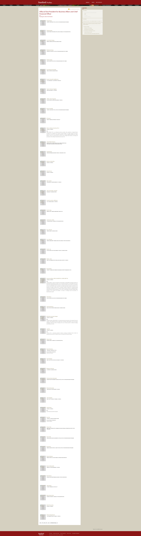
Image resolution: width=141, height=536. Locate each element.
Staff (85, 13)
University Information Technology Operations (91, 33)
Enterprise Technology (88, 28)
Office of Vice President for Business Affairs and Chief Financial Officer (92, 24)
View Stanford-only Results (75, 9)
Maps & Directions (56, 533)
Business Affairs (86, 26)
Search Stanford (63, 533)
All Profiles (85, 10)
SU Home (50, 533)
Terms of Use (69, 533)
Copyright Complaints (75, 533)
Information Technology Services (89, 30)
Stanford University (43, 534)
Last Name (85, 19)
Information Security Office (88, 29)
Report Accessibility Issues (97, 529)
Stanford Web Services (88, 32)
